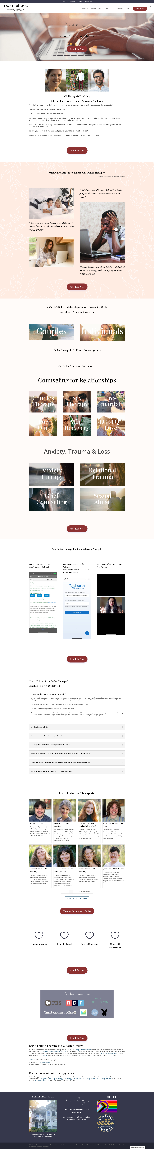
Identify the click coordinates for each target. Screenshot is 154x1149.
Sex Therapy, (68, 1079)
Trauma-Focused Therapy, (82, 1079)
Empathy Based (64, 944)
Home (84, 9)
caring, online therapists (83, 1050)
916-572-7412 (88, 1)
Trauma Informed (38, 944)
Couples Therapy (57, 1079)
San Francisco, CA (69, 1117)
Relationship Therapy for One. (101, 1079)
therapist (45, 1055)
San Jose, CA (83, 1119)
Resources (120, 9)
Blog (128, 9)
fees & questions (40, 1080)
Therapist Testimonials (77, 898)
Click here (33, 1060)
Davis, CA (88, 1117)
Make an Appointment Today (77, 911)
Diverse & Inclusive (90, 944)
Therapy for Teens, (44, 1079)
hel (101, 1053)
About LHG (108, 9)
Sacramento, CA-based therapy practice (52, 1051)
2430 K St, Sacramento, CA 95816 (72, 1)
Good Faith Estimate (104, 1145)
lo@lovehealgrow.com (109, 1053)
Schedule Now (140, 9)
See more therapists (85, 892)
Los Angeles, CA (72, 1119)
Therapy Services (95, 9)
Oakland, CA (80, 1117)
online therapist (45, 1062)
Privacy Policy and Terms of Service (86, 1145)
